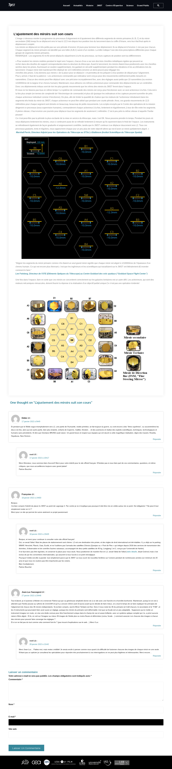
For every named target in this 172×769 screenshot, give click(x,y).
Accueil (66, 5)
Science (129, 5)
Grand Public (143, 5)
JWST (99, 5)
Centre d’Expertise (114, 5)
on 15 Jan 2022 (30, 24)
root (31, 454)
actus (44, 24)
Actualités (78, 5)
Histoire (89, 5)
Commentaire (16, 679)
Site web (13, 729)
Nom (11, 704)
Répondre (157, 439)
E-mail (12, 717)
